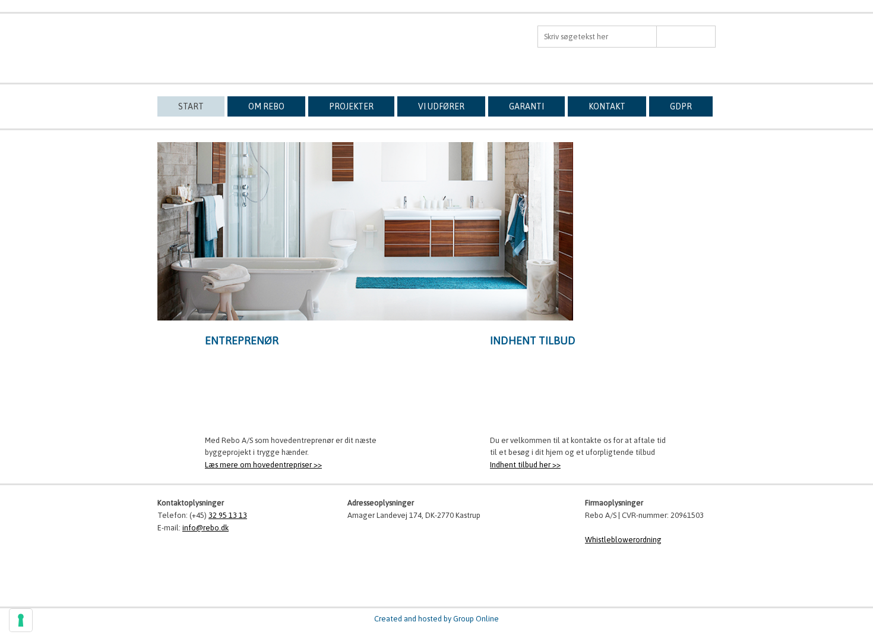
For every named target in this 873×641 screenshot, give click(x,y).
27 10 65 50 (667, 293)
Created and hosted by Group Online (436, 618)
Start (191, 106)
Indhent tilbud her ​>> (525, 464)
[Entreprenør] (294, 392)
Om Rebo (266, 106)
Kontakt (607, 106)
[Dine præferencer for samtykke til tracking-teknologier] (21, 620)
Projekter (351, 106)
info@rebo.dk (634, 303)
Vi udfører (441, 106)
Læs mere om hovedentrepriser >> (263, 464)
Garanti (526, 106)
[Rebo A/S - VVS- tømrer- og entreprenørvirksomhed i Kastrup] (222, 42)
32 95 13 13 (651, 283)
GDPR (681, 106)
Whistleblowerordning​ (623, 539)
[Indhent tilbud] (579, 392)
